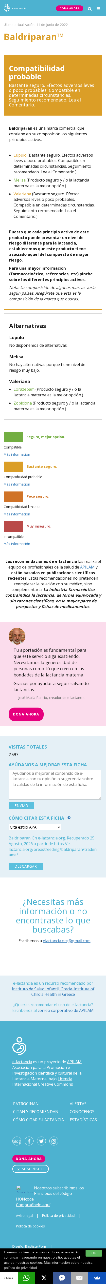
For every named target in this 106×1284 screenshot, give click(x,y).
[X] (44, 1278)
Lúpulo (20, 155)
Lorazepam (24, 389)
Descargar (26, 866)
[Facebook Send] (62, 1278)
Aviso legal (24, 1215)
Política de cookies (30, 1226)
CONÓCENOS (82, 1111)
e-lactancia (22, 1061)
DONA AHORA (69, 8)
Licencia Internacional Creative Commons (42, 1081)
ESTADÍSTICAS (83, 1119)
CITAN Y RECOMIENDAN (35, 1111)
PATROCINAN (26, 1103)
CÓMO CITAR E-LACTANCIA (38, 1119)
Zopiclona (23, 403)
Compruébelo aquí (33, 1204)
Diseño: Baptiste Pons (29, 1246)
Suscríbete (33, 1168)
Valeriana (22, 194)
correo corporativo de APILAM (66, 1010)
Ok (93, 1253)
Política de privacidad (58, 1215)
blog (17, 1141)
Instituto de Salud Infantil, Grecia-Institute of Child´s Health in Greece (53, 991)
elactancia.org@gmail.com (66, 940)
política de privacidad (20, 1268)
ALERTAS (78, 1103)
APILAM (87, 567)
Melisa (20, 180)
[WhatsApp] (26, 1278)
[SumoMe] (97, 1278)
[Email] (79, 1278)
